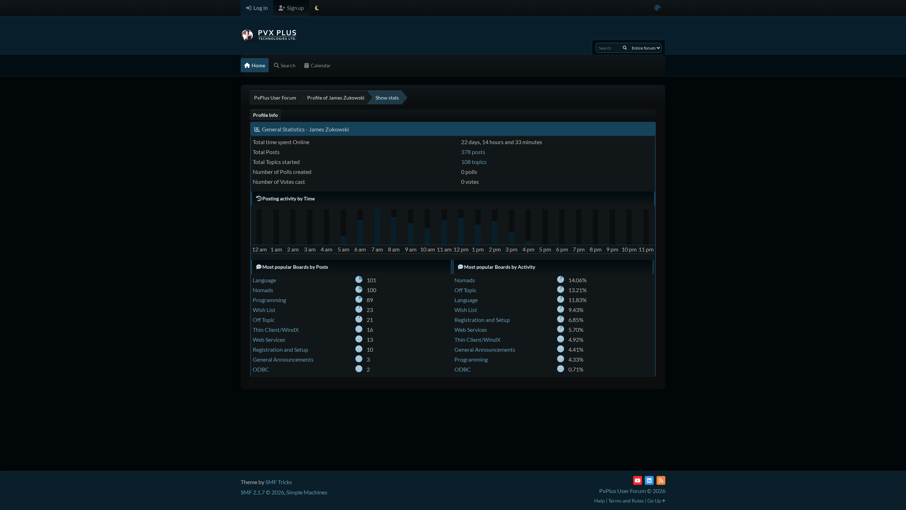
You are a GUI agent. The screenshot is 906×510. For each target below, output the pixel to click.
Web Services (269, 339)
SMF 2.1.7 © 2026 (262, 492)
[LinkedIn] (649, 480)
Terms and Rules (626, 501)
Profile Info (265, 115)
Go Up (654, 501)
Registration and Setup (280, 349)
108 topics (474, 161)
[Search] (624, 48)
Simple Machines (306, 492)
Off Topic (264, 319)
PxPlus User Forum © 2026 (632, 490)
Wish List (264, 309)
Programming (269, 299)
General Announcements (283, 359)
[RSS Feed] (660, 480)
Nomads (263, 290)
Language (264, 280)
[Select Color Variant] (657, 8)
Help (599, 501)
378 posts (473, 151)
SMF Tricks (278, 481)
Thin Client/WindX (276, 329)
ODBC (261, 369)
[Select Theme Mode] (317, 8)
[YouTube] (637, 480)
